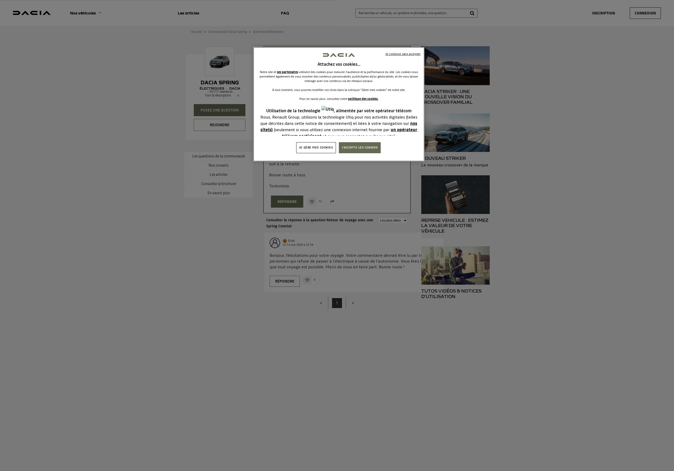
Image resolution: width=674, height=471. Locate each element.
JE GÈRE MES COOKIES (316, 147)
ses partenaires (287, 72)
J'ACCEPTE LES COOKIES (360, 147)
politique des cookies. (363, 99)
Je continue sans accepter (402, 54)
